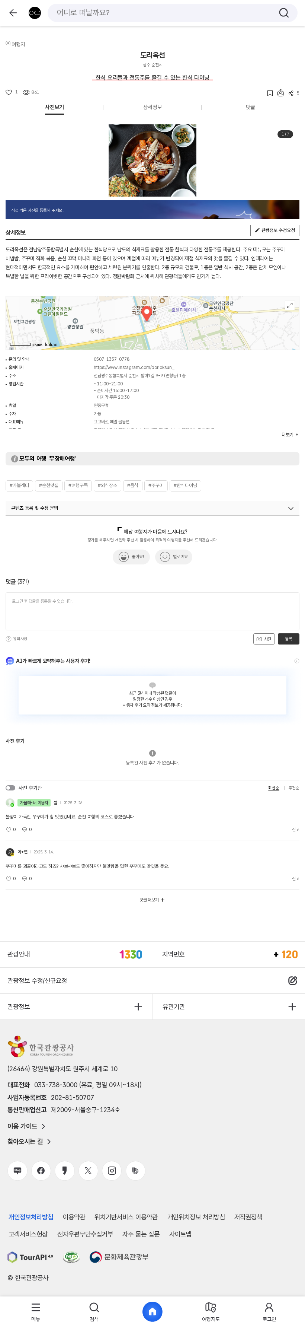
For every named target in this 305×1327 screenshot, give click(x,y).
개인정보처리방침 (31, 1217)
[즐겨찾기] (268, 93)
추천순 (294, 788)
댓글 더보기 (149, 900)
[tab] (36, 1312)
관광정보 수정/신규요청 (37, 980)
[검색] (284, 13)
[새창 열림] (30, 1257)
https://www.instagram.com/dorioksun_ (134, 367)
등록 (288, 639)
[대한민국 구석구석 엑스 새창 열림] (88, 1171)
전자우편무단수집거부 (85, 1234)
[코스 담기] (278, 92)
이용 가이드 (22, 1126)
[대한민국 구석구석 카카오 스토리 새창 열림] (64, 1171)
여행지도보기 (290, 305)
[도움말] (9, 639)
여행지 (18, 44)
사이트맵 (180, 1234)
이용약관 (74, 1217)
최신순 (273, 788)
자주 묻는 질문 (141, 1234)
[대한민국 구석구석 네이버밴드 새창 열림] (135, 1171)
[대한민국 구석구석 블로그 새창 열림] (17, 1171)
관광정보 (18, 1007)
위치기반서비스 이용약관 (126, 1217)
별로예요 (180, 556)
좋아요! (138, 556)
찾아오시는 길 (25, 1141)
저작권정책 (248, 1217)
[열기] (290, 508)
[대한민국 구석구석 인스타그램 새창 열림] (112, 1171)
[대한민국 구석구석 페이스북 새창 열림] (41, 1171)
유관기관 (174, 1007)
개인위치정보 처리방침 (196, 1217)
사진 (267, 639)
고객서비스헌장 (28, 1234)
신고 (295, 829)
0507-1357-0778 (111, 359)
